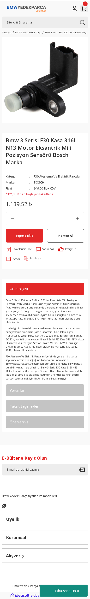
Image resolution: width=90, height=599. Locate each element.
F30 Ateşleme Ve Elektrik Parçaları (58, 176)
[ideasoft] (20, 595)
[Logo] (26, 8)
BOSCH (39, 182)
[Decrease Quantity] (12, 218)
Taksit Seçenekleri (24, 406)
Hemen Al (65, 235)
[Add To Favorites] (19, 249)
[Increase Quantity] (77, 218)
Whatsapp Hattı (67, 590)
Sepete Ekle (24, 235)
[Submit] (83, 469)
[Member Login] (74, 8)
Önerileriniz (19, 422)
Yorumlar (17, 390)
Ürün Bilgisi (19, 288)
